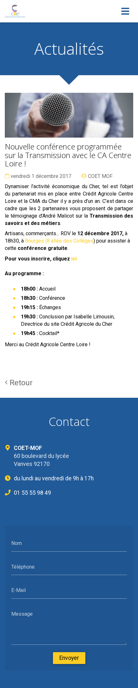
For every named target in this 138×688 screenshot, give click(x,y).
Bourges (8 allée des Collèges (59, 241)
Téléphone (23, 567)
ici (74, 259)
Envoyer (69, 658)
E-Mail (18, 590)
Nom (16, 543)
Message (22, 614)
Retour (20, 382)
